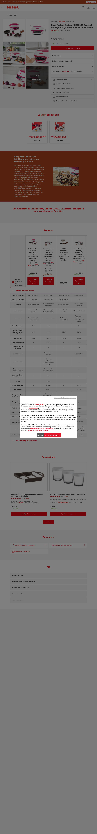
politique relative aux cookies (38, 430)
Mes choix (40, 435)
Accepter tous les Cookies (52, 435)
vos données (33, 408)
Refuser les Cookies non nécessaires (65, 398)
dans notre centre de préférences (41, 428)
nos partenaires (39, 404)
